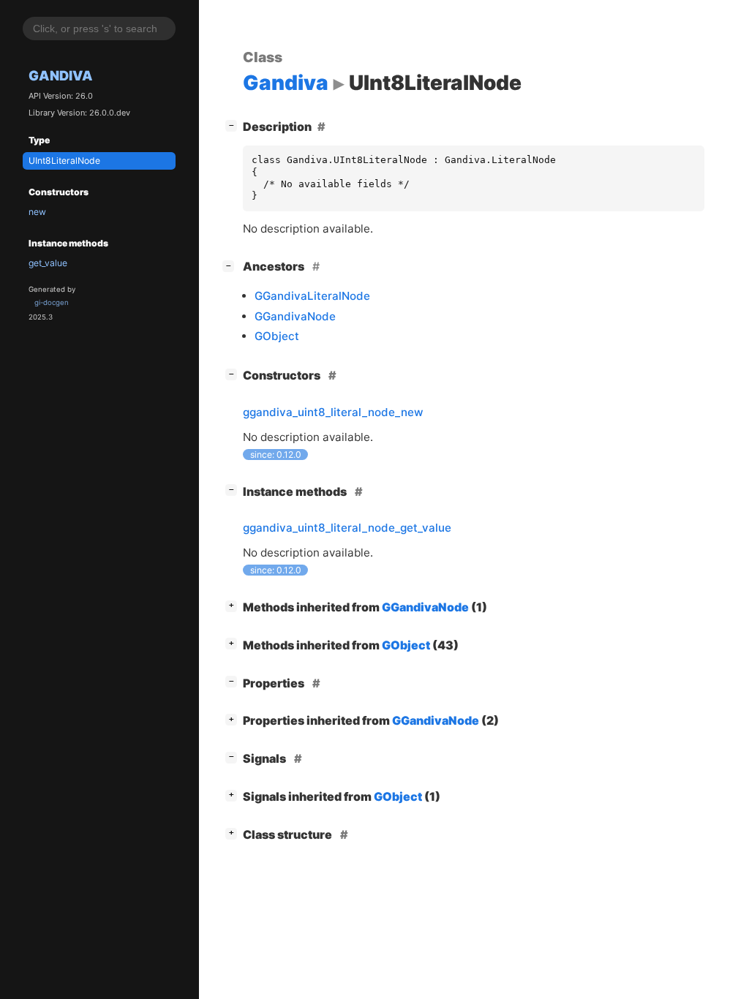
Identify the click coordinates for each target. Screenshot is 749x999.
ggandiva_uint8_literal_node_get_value (347, 528)
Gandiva (61, 75)
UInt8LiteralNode (64, 160)
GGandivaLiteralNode (312, 296)
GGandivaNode (295, 316)
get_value (48, 262)
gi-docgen (51, 302)
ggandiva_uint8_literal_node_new (333, 412)
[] (234, 124)
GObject (277, 336)
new (37, 211)
